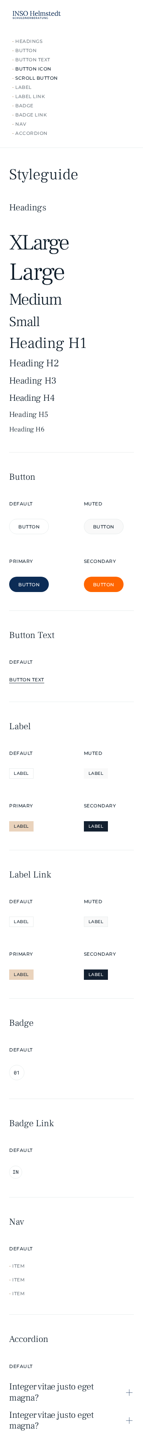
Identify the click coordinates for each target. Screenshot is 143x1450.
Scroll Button (36, 78)
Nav (21, 124)
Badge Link (31, 115)
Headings (28, 41)
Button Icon (33, 69)
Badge (24, 105)
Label (23, 87)
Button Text (32, 59)
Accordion (31, 133)
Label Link (30, 96)
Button (26, 50)
